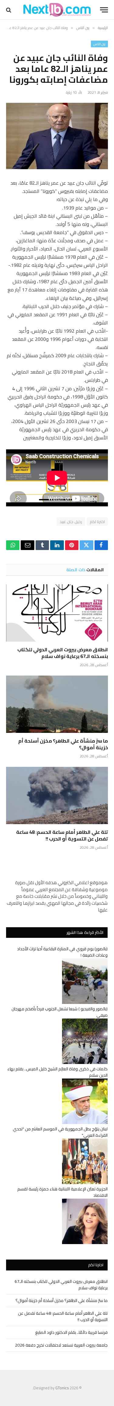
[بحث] (9, 10)
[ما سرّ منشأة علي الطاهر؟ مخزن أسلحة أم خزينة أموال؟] (57, 704)
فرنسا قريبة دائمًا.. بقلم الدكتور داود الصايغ (71, 1332)
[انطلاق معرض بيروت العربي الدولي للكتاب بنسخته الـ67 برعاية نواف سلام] (57, 612)
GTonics (62, 1387)
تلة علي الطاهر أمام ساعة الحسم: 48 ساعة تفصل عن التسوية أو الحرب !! (62, 835)
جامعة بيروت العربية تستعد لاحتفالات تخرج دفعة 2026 (61, 1345)
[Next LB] (57, 10)
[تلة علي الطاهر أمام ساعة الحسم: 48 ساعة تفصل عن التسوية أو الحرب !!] (57, 795)
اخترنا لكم (97, 521)
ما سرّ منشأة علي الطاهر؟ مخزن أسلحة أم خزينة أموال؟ (63, 744)
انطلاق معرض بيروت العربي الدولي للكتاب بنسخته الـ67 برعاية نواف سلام (62, 653)
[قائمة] (104, 10)
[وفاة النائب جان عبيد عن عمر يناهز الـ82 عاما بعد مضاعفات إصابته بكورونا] (57, 136)
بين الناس (99, 44)
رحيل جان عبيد (71, 521)
